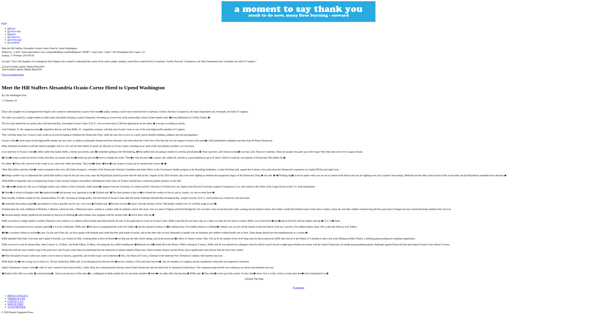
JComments (298, 287)
